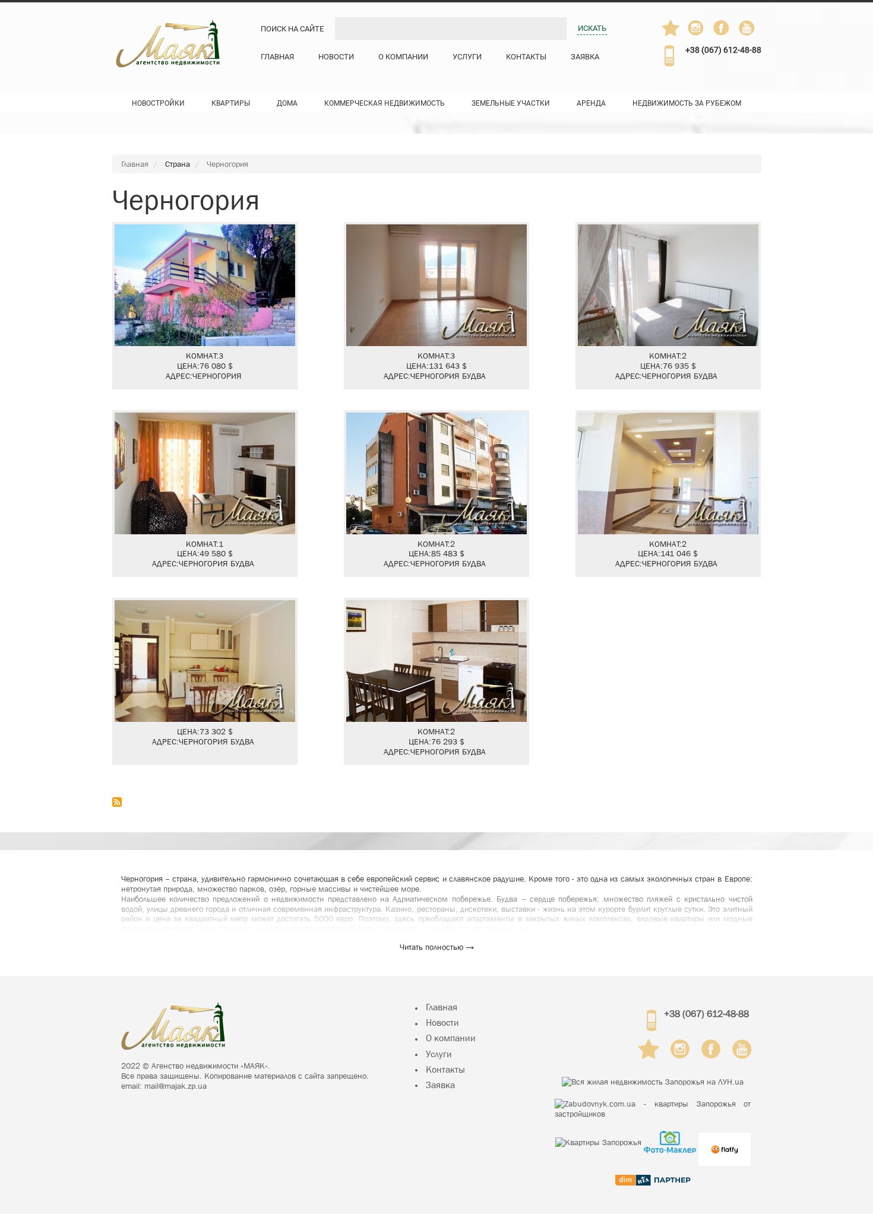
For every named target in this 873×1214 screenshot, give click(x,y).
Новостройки (158, 103)
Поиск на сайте (292, 28)
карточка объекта (205, 305)
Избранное (671, 28)
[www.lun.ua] (653, 1081)
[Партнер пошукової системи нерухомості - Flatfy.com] (724, 1142)
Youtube (748, 28)
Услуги (467, 56)
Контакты (526, 56)
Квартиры (230, 103)
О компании (403, 56)
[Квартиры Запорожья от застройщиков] (653, 1109)
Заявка (585, 56)
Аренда (591, 103)
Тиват (520, 928)
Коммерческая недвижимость (384, 103)
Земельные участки (511, 103)
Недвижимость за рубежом (686, 103)
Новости (336, 56)
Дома (287, 103)
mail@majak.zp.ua (175, 1085)
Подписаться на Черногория (117, 802)
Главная (277, 56)
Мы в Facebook (726, 31)
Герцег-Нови (480, 928)
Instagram (697, 28)
